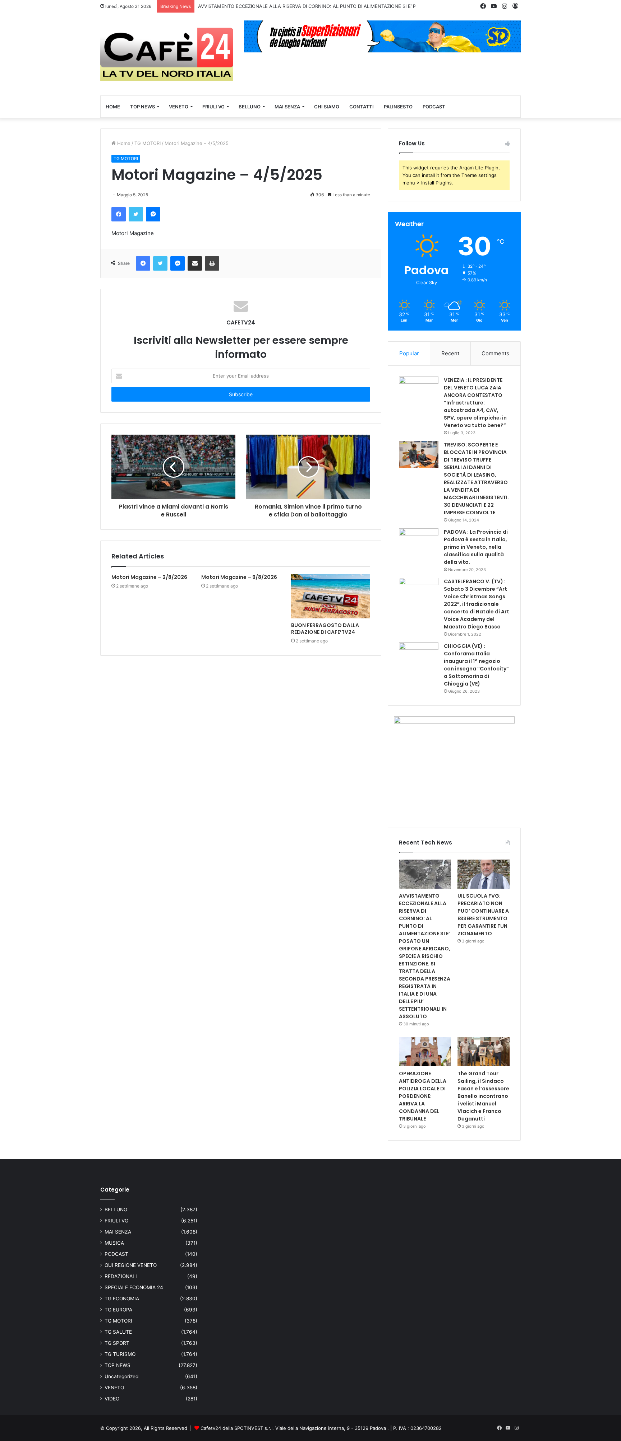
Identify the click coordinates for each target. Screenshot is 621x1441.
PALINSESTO (398, 106)
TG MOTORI (147, 143)
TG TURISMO (120, 1354)
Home (123, 143)
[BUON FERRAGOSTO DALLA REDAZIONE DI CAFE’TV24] (330, 596)
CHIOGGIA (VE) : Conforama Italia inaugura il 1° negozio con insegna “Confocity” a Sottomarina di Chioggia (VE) (476, 664)
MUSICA (114, 1243)
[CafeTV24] (166, 54)
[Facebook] (118, 214)
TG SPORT (117, 1343)
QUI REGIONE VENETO (131, 1265)
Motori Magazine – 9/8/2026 (239, 577)
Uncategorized (121, 1376)
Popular (409, 353)
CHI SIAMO (326, 106)
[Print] (212, 263)
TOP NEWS (142, 106)
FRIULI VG (213, 106)
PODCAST (434, 106)
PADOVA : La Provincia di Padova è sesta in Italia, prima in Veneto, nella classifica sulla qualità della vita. (476, 547)
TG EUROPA (118, 1310)
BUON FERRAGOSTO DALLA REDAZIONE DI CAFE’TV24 (325, 629)
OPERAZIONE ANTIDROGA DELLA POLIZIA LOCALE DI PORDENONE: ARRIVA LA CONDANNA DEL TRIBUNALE (422, 1096)
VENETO (178, 106)
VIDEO (112, 1399)
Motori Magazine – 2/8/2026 (149, 577)
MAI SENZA (287, 106)
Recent (450, 353)
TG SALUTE (118, 1332)
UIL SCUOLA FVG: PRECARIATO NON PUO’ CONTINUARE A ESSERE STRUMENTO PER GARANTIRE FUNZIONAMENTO (483, 914)
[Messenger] (153, 214)
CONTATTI (361, 106)
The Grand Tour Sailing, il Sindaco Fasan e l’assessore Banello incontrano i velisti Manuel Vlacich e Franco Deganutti (483, 1096)
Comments (495, 353)
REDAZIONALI (121, 1276)
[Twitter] (136, 214)
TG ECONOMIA (122, 1298)
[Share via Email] (195, 263)
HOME (113, 106)
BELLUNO (250, 106)
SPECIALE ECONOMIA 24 (134, 1287)
